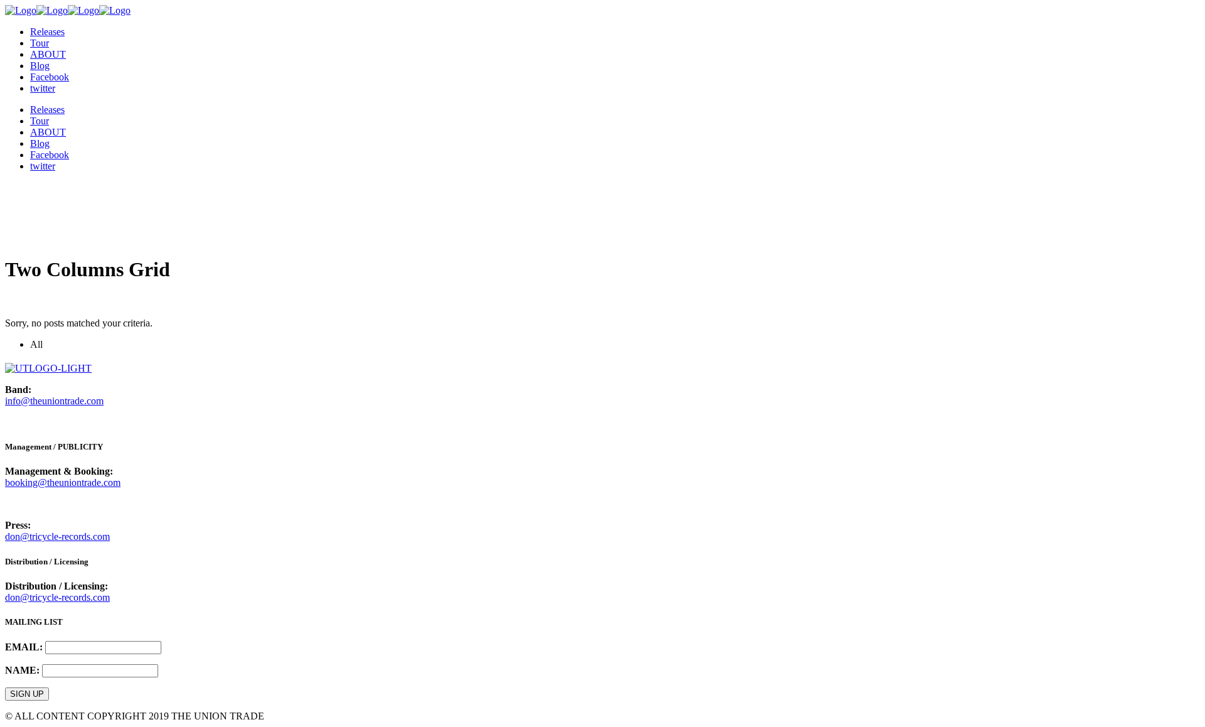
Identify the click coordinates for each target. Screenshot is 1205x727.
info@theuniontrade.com (54, 401)
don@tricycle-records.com (57, 536)
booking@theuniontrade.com (62, 482)
